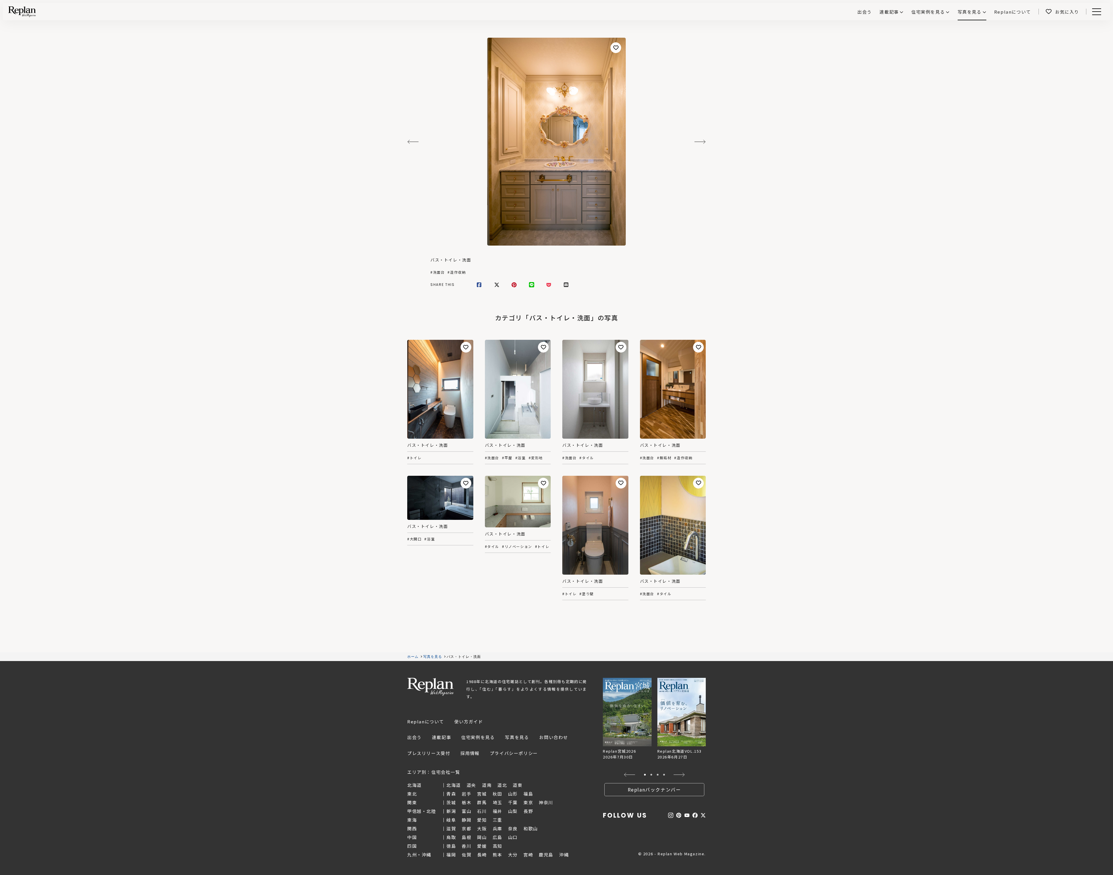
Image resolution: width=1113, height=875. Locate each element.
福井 (497, 811)
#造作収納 (457, 272)
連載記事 (889, 12)
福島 (528, 794)
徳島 (451, 846)
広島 (497, 837)
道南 (487, 785)
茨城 (451, 802)
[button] (629, 775)
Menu (1099, 11)
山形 (513, 794)
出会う (414, 737)
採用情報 (469, 753)
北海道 (453, 785)
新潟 (451, 811)
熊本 (497, 854)
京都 (466, 828)
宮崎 (528, 854)
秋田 (497, 794)
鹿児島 (546, 854)
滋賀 (451, 828)
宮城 (482, 794)
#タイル (586, 458)
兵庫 (497, 828)
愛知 (482, 820)
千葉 (513, 802)
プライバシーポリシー (514, 753)
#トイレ (414, 458)
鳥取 (451, 837)
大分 (513, 854)
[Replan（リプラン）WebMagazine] (22, 11)
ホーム (413, 656)
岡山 (482, 837)
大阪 (482, 828)
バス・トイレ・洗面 (450, 260)
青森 (451, 794)
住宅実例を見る (928, 12)
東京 (528, 802)
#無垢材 (664, 458)
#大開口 (414, 539)
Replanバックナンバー (654, 789)
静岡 (466, 820)
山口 (513, 837)
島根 (466, 837)
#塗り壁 (586, 594)
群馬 (482, 802)
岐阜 (451, 820)
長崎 (482, 854)
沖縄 (564, 854)
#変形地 (536, 458)
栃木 (466, 802)
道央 (471, 785)
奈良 (513, 828)
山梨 (513, 811)
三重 (497, 820)
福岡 (451, 854)
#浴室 (520, 458)
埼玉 (497, 802)
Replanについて (425, 721)
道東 (517, 785)
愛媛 (482, 846)
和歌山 (530, 828)
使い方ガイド (468, 721)
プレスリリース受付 (428, 753)
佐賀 (466, 854)
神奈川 (546, 802)
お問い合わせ (553, 737)
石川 (482, 811)
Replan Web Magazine (430, 687)
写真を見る (970, 12)
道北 (502, 785)
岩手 (466, 794)
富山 (466, 811)
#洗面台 (437, 272)
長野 (528, 811)
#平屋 (507, 458)
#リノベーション (517, 546)
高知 (497, 846)
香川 (466, 846)
